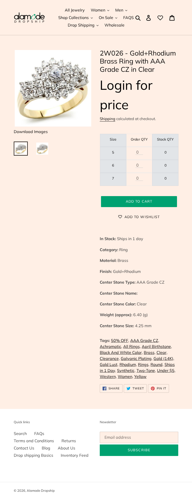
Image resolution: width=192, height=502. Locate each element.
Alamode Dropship (41, 490)
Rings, (144, 364)
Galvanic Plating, (136, 358)
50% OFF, (120, 340)
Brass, (150, 352)
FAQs (39, 433)
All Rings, (132, 346)
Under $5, (166, 370)
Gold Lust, (109, 364)
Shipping (107, 118)
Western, (108, 376)
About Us (66, 447)
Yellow (140, 376)
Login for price (126, 95)
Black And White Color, (121, 352)
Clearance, (110, 358)
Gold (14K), (164, 358)
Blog (46, 447)
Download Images (31, 131)
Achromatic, (111, 346)
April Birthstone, (157, 346)
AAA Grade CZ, (144, 340)
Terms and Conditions (34, 440)
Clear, (162, 352)
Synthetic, (126, 370)
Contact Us (24, 447)
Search (20, 433)
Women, (125, 376)
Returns (69, 440)
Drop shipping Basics (33, 455)
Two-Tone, (146, 370)
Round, (157, 364)
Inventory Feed (74, 455)
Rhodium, (128, 364)
